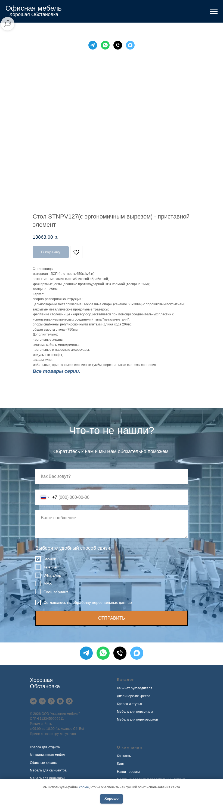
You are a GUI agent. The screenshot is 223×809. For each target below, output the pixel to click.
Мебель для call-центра (48, 770)
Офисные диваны (43, 763)
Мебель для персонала (135, 711)
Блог (120, 764)
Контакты (124, 756)
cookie (84, 787)
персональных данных (112, 602)
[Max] (130, 45)
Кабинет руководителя (134, 688)
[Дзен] (60, 701)
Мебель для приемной (47, 778)
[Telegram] (92, 45)
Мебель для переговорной (137, 719)
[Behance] (42, 701)
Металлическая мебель (48, 755)
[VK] (33, 701)
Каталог (125, 679)
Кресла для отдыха (45, 747)
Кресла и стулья (129, 704)
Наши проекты (128, 772)
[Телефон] (117, 45)
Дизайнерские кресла (133, 696)
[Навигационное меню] (214, 11)
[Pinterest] (51, 701)
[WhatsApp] (105, 45)
